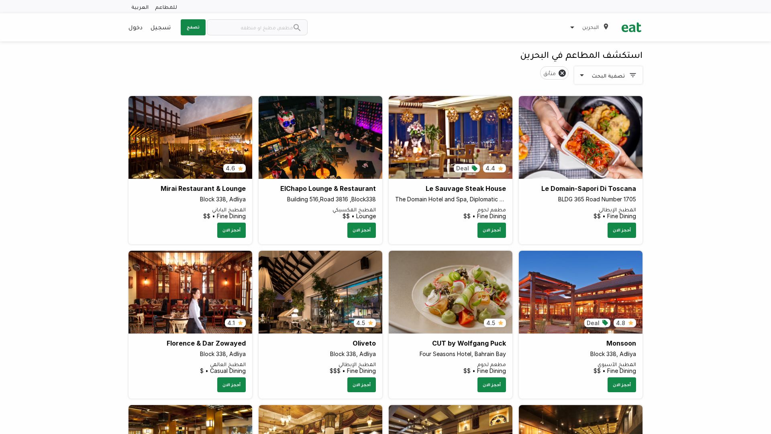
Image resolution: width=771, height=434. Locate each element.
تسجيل (161, 27)
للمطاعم (166, 6)
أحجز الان (622, 230)
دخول (135, 27)
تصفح (193, 27)
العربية (140, 6)
